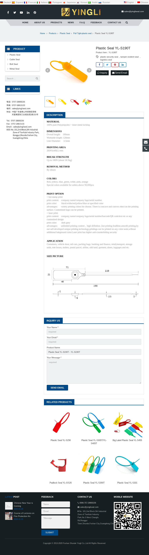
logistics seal (106, 60)
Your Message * (54, 357)
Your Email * (52, 337)
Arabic (95, 2)
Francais (32, 2)
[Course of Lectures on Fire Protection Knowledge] (9, 519)
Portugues (57, 2)
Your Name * (52, 327)
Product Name (53, 347)
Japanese (71, 2)
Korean (84, 2)
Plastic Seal (15, 55)
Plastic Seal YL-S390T (94, 482)
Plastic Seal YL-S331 (127, 482)
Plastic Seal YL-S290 (61, 440)
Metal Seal (14, 69)
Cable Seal (15, 59)
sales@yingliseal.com (134, 11)
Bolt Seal (14, 64)
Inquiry (103, 73)
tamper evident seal (129, 57)
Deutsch (8, 2)
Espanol (19, 2)
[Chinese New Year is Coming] (9, 509)
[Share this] (99, 64)
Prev (47, 70)
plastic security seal (109, 57)
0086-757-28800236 (88, 503)
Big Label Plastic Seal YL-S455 (127, 440)
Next (89, 70)
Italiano (44, 2)
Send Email (121, 73)
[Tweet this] (107, 64)
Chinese (144, 2)
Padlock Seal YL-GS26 (61, 482)
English (130, 2)
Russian (106, 2)
